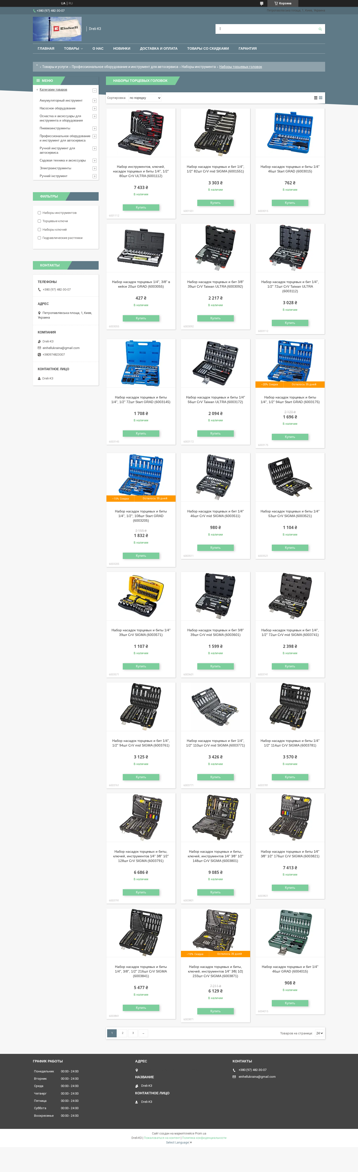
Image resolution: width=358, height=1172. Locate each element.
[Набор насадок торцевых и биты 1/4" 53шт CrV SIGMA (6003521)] (290, 477)
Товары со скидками (208, 48)
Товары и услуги (55, 67)
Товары (71, 48)
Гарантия (248, 48)
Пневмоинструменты (55, 128)
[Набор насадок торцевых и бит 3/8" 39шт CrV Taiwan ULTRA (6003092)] (215, 248)
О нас (98, 48)
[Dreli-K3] (57, 29)
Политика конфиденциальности (204, 1138)
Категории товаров (53, 89)
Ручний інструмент (53, 176)
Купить (141, 207)
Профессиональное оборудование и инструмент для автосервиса (125, 67)
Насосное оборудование (57, 108)
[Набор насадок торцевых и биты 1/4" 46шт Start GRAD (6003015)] (290, 132)
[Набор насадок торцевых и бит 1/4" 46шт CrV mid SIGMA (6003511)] (215, 477)
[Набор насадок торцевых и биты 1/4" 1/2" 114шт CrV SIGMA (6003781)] (290, 706)
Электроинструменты (55, 168)
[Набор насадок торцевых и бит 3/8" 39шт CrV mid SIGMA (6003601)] (215, 596)
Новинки (121, 48)
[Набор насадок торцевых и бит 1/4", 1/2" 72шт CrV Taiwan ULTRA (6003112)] (290, 248)
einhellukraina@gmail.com (61, 348)
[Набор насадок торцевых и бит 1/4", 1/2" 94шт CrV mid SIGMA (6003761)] (141, 706)
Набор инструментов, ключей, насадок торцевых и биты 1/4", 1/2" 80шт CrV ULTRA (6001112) (141, 171)
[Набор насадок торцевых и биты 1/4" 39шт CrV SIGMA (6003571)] (141, 596)
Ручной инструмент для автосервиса (57, 150)
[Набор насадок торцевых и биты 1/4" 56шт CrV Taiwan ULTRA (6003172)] (215, 363)
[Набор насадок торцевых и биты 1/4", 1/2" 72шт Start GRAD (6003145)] (141, 363)
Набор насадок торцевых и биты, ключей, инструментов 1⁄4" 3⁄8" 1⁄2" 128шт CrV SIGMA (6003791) (141, 856)
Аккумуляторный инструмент (61, 100)
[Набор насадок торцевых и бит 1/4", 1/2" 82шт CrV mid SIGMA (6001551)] (215, 132)
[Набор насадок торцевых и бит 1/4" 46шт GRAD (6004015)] (290, 932)
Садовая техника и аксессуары (63, 160)
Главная (46, 48)
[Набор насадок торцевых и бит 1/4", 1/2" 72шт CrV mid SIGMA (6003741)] (290, 596)
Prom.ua (200, 1133)
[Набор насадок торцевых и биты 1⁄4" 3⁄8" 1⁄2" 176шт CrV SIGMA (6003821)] (290, 817)
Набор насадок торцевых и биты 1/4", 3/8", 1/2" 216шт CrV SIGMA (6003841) (141, 971)
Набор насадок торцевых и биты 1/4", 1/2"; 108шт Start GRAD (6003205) (141, 515)
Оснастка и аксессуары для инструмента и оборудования (61, 118)
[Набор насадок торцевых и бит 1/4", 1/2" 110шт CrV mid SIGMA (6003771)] (215, 706)
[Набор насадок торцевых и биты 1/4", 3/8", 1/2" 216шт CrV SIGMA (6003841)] (141, 932)
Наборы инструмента (199, 67)
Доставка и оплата (159, 48)
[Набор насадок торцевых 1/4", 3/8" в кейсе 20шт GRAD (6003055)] (141, 248)
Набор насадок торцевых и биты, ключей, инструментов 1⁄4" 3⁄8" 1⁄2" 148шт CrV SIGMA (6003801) (215, 856)
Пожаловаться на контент (162, 1138)
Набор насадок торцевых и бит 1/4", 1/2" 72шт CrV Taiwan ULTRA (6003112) (290, 286)
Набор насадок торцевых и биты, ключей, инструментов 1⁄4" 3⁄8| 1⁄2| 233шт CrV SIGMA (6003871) (215, 971)
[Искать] (320, 29)
